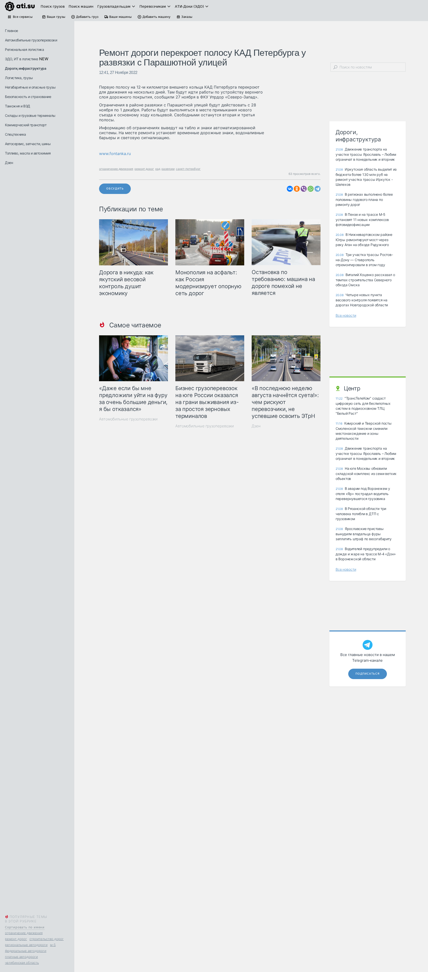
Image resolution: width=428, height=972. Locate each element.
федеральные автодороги (25, 951)
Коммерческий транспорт (25, 125)
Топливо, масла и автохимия (28, 153)
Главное (11, 31)
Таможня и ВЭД (17, 106)
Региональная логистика (24, 49)
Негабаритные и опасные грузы (30, 87)
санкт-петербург (188, 169)
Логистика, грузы (19, 78)
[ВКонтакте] (290, 189)
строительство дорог (46, 939)
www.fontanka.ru (115, 153)
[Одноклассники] (297, 189)
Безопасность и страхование (28, 96)
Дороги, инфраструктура (25, 68)
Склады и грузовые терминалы (30, 115)
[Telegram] (318, 189)
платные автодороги (21, 957)
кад (157, 169)
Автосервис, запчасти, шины (28, 144)
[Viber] (304, 189)
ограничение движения (24, 933)
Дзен (9, 162)
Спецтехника (15, 134)
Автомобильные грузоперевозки (31, 40)
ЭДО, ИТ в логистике (21, 59)
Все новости (346, 315)
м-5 (53, 945)
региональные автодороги (26, 945)
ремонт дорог (16, 939)
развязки (168, 169)
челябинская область (22, 963)
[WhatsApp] (311, 189)
